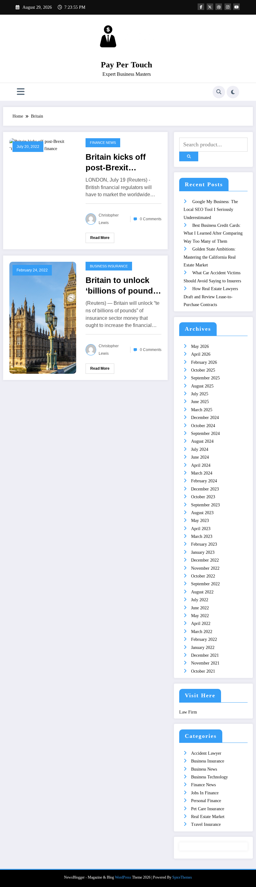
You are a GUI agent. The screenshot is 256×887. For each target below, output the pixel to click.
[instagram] (227, 6)
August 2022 (202, 592)
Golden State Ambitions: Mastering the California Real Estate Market (210, 257)
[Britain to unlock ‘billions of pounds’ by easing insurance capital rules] (42, 317)
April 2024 (200, 465)
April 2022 (200, 623)
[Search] (219, 92)
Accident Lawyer (206, 753)
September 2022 (205, 584)
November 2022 (205, 568)
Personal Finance (206, 800)
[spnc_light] (233, 92)
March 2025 (201, 409)
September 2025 (205, 378)
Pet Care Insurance (207, 809)
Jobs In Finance (205, 793)
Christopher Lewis (109, 219)
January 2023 (202, 552)
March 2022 (201, 631)
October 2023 (203, 497)
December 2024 (205, 417)
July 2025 (199, 394)
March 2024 (201, 473)
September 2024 (205, 433)
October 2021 (203, 671)
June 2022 (200, 608)
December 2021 (205, 655)
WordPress (123, 877)
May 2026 (200, 346)
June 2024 (200, 457)
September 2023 (205, 505)
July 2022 (199, 599)
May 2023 (200, 520)
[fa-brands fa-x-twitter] (210, 6)
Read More (100, 238)
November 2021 (205, 663)
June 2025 (200, 401)
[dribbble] (218, 6)
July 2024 (199, 449)
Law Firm (188, 712)
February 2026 (204, 362)
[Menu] (20, 92)
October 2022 (203, 576)
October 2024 (203, 425)
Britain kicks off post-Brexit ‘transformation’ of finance (121, 162)
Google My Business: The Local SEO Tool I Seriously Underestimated (211, 209)
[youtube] (236, 6)
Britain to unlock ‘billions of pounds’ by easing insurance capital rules (122, 285)
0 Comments (150, 219)
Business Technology (209, 777)
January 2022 (202, 647)
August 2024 (202, 441)
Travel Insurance (206, 824)
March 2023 (201, 536)
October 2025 (203, 370)
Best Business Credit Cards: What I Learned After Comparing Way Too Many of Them (213, 233)
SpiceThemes (182, 877)
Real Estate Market (207, 816)
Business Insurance (109, 266)
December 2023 (205, 489)
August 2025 (202, 386)
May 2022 (200, 615)
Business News (204, 769)
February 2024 (204, 481)
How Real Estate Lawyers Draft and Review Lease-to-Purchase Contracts (211, 296)
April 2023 (200, 528)
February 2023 (204, 544)
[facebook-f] (201, 6)
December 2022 (205, 560)
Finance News (103, 142)
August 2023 (202, 512)
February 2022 (204, 639)
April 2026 (200, 354)
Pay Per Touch (126, 64)
